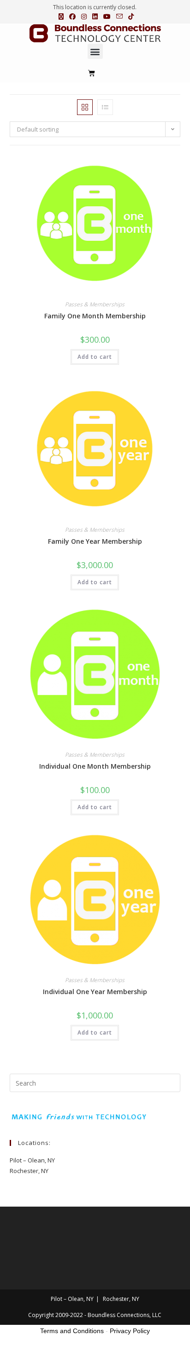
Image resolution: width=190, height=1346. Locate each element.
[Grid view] (85, 107)
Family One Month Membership (95, 315)
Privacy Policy (130, 1330)
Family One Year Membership (95, 541)
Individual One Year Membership (95, 991)
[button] (95, 51)
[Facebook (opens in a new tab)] (72, 16)
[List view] (105, 107)
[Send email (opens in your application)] (119, 16)
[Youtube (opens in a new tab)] (107, 16)
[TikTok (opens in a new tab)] (129, 16)
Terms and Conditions (72, 1330)
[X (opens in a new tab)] (61, 16)
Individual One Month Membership (95, 766)
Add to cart (94, 357)
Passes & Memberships (95, 304)
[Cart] (92, 72)
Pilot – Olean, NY (32, 1160)
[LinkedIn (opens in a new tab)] (95, 16)
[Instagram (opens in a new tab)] (83, 16)
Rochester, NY (29, 1171)
